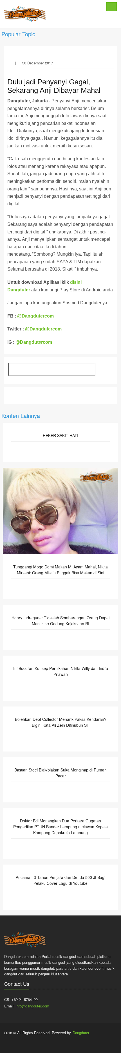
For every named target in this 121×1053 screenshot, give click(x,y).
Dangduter (81, 1032)
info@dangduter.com (32, 1006)
